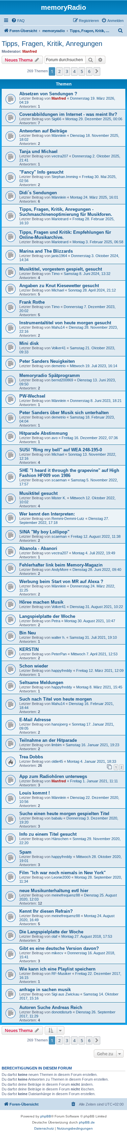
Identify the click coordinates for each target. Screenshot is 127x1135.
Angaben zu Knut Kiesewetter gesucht (59, 285)
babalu (56, 818)
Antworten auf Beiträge (43, 130)
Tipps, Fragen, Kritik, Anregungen (52, 43)
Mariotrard (59, 219)
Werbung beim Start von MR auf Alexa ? (61, 581)
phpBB (45, 1116)
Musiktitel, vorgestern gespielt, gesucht (60, 269)
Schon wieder (33, 666)
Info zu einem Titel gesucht (48, 834)
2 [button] (59, 71)
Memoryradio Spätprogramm (49, 375)
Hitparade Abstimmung (43, 433)
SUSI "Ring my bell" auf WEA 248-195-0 (60, 449)
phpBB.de (87, 1122)
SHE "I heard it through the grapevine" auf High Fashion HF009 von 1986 (69, 473)
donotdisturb (61, 1012)
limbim (56, 745)
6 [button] (89, 71)
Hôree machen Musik (41, 602)
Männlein (58, 135)
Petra (55, 621)
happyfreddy (61, 671)
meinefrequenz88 (65, 895)
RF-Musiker (61, 974)
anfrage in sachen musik (45, 989)
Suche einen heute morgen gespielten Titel (64, 813)
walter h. (58, 637)
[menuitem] (18, 21)
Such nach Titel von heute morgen (55, 699)
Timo (55, 274)
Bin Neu (27, 632)
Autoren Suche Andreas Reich (50, 1007)
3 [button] (67, 71)
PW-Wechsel (32, 396)
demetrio (58, 366)
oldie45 (57, 761)
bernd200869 (62, 380)
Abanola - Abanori (38, 548)
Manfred (29, 51)
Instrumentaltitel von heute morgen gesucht (65, 322)
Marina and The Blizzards (46, 251)
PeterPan (59, 654)
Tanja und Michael (38, 151)
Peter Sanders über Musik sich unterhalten (64, 412)
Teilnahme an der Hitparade (48, 740)
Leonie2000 (60, 877)
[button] (96, 71)
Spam (25, 852)
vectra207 (59, 156)
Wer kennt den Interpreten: (47, 513)
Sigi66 (56, 119)
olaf (54, 936)
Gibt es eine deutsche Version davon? (59, 948)
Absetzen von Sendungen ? (48, 93)
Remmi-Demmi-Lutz (67, 518)
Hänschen (59, 839)
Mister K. (58, 498)
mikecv (57, 953)
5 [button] (82, 71)
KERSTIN (29, 649)
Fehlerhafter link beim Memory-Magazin (61, 565)
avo (54, 438)
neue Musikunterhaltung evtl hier (53, 890)
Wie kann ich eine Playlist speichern (57, 969)
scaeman (59, 480)
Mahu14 (58, 327)
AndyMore (59, 570)
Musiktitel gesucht (38, 493)
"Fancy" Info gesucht (41, 172)
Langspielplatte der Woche (47, 616)
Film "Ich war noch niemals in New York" (62, 872)
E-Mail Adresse (35, 719)
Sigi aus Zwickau (65, 994)
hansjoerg (59, 724)
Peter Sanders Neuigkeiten (47, 361)
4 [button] (74, 71)
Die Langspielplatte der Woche (51, 931)
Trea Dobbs (31, 756)
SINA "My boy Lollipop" (44, 531)
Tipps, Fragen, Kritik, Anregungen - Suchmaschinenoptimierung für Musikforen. (65, 212)
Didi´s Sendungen (38, 192)
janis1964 (59, 256)
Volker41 (58, 348)
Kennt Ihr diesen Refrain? (46, 911)
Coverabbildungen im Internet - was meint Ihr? (68, 114)
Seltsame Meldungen (41, 682)
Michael (57, 290)
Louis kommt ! (34, 793)
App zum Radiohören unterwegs (53, 776)
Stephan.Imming (64, 177)
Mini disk (29, 343)
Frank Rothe (32, 302)
